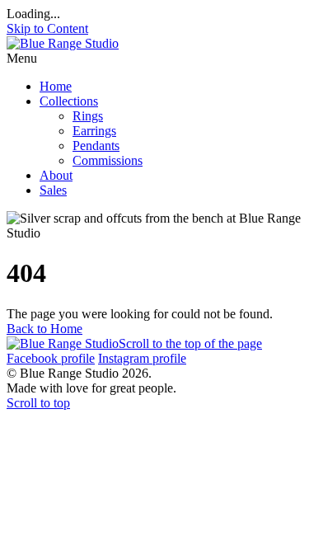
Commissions (108, 160)
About (56, 175)
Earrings (94, 131)
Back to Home (44, 329)
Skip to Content (47, 28)
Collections (69, 101)
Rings (88, 116)
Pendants (96, 146)
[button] (154, 58)
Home (56, 86)
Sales (53, 190)
